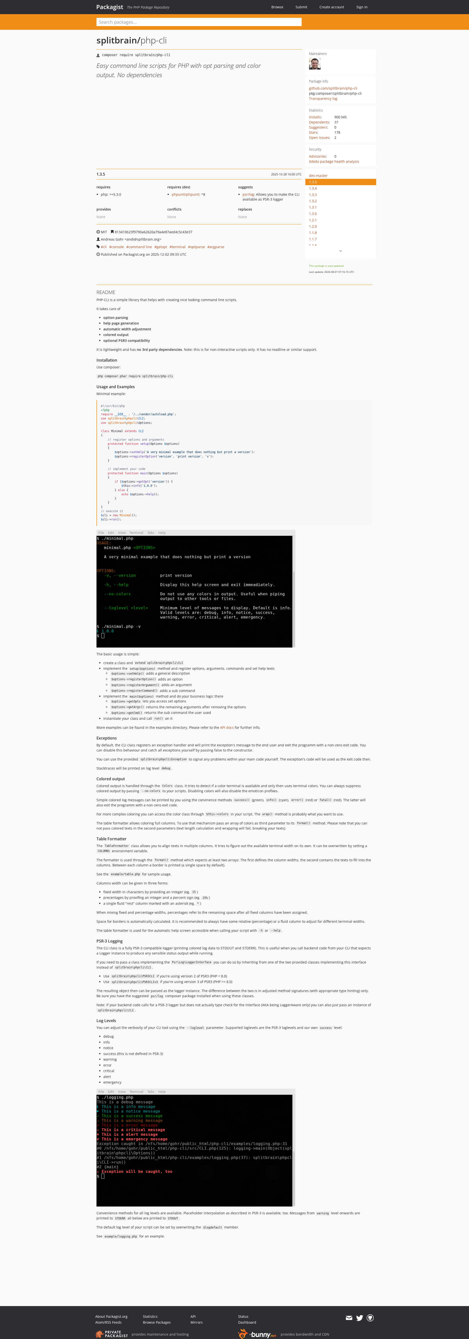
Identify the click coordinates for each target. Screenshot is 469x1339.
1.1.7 (313, 239)
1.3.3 (313, 194)
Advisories (317, 156)
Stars (313, 132)
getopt (162, 246)
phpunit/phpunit (185, 194)
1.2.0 (313, 226)
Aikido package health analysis (334, 161)
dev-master (318, 175)
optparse (197, 246)
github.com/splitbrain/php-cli (333, 88)
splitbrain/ (118, 40)
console (117, 246)
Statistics (150, 1316)
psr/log (248, 194)
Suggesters (318, 127)
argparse (217, 246)
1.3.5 (313, 182)
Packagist (109, 7)
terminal (179, 246)
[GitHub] (370, 1318)
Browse (277, 7)
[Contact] (348, 1318)
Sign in (362, 7)
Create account (332, 7)
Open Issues (319, 137)
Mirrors (197, 1322)
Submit (301, 7)
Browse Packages (157, 1322)
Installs (315, 117)
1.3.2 (313, 201)
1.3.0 (313, 213)
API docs (227, 727)
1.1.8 (313, 232)
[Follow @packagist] (359, 1318)
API (193, 1316)
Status (243, 1316)
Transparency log (323, 98)
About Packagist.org (111, 1316)
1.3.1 (313, 207)
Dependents (319, 122)
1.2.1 (313, 220)
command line (140, 246)
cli (105, 246)
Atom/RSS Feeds (108, 1322)
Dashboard (247, 1322)
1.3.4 (313, 188)
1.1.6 (313, 245)
